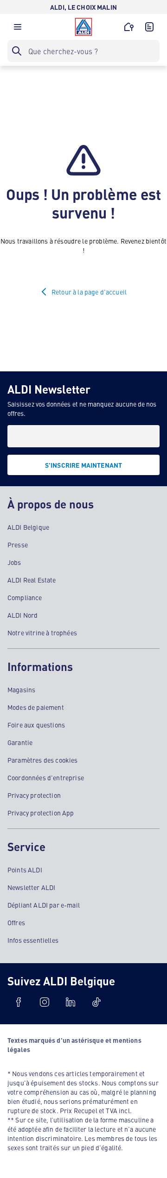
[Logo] (83, 27)
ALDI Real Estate (31, 579)
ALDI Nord (22, 615)
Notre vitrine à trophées (42, 632)
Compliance (24, 597)
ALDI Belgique (28, 527)
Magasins (21, 689)
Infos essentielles (32, 940)
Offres (16, 922)
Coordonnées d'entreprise (45, 777)
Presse (17, 544)
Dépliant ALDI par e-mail (43, 904)
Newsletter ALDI (31, 887)
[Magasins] (129, 26)
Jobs (14, 562)
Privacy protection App (40, 812)
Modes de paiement (35, 707)
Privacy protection (34, 795)
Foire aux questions (36, 724)
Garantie (19, 742)
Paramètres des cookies (42, 759)
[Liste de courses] (149, 26)
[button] (17, 29)
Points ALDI (24, 869)
